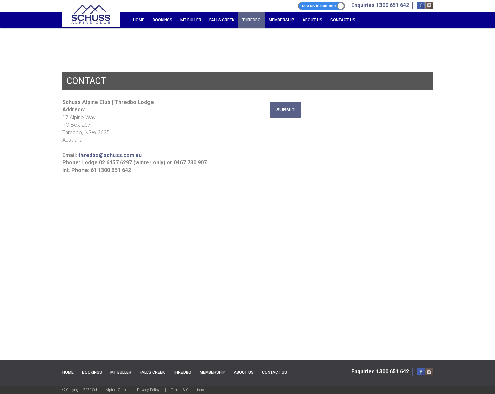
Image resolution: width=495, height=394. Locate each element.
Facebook (421, 5)
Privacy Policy (148, 390)
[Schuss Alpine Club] (91, 14)
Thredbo (251, 20)
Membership (281, 20)
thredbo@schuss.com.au (110, 155)
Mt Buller (190, 20)
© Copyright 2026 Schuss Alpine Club (94, 390)
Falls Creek (221, 20)
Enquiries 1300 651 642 (380, 371)
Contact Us (342, 20)
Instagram (429, 5)
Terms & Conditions (187, 390)
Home (138, 20)
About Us (312, 20)
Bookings (162, 20)
